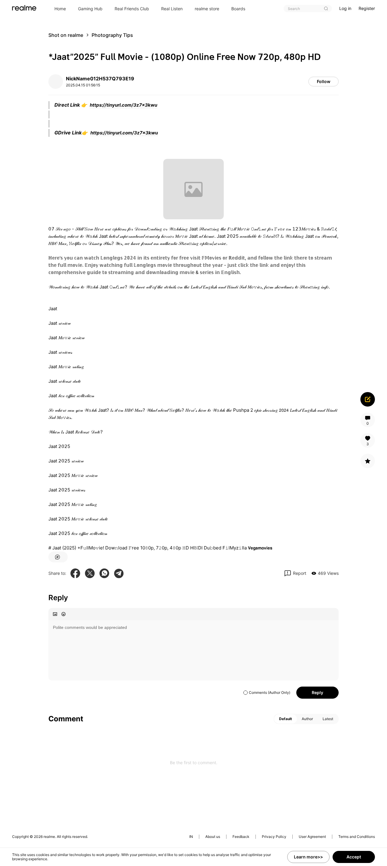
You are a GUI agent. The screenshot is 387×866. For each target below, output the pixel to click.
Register (367, 8)
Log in (345, 8)
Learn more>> (308, 856)
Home (60, 8)
